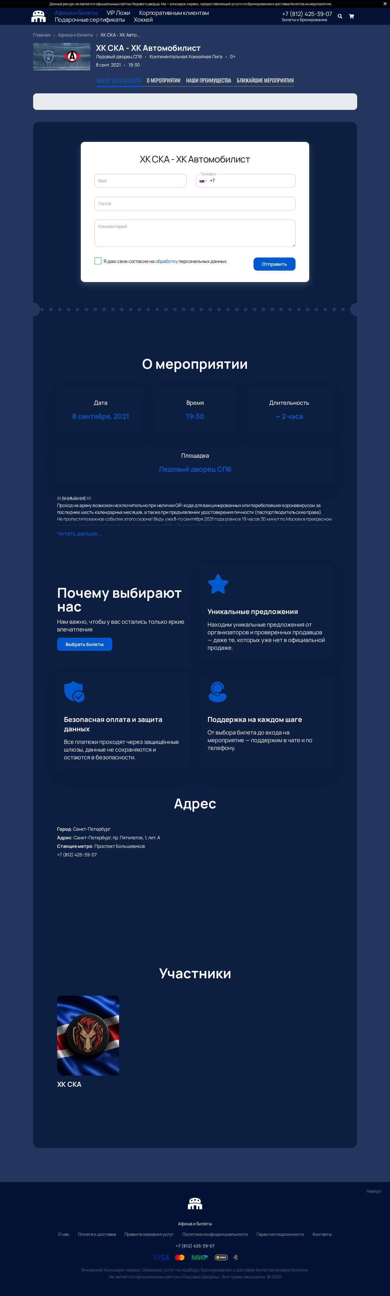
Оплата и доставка (97, 1234)
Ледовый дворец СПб (119, 56)
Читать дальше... (79, 533)
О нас (63, 1234)
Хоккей (143, 19)
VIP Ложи (118, 12)
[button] (201, 180)
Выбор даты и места (119, 80)
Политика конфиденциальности (215, 1234)
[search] (340, 16)
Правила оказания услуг (149, 1234)
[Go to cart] (351, 16)
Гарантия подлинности (280, 1234)
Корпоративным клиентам (174, 12)
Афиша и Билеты (76, 12)
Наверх (374, 1191)
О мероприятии (163, 80)
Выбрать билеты (85, 644)
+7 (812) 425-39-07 (307, 14)
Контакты (322, 1234)
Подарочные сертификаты (90, 19)
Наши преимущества (208, 80)
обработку (166, 261)
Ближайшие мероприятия (265, 80)
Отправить (274, 264)
